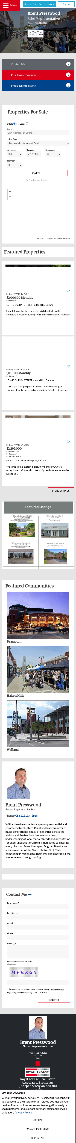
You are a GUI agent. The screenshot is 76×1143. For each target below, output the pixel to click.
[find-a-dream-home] (68, 85)
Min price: (11, 150)
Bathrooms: (12, 161)
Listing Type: (12, 139)
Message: (11, 943)
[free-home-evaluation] (68, 74)
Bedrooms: (50, 150)
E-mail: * (10, 923)
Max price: (31, 150)
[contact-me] (68, 63)
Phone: (10, 933)
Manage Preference (38, 1129)
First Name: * (13, 903)
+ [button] (10, 191)
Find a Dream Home (23, 85)
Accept (37, 1120)
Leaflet (40, 238)
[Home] (33, 34)
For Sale (9, 124)
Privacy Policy (23, 1112)
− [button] (10, 197)
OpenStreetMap (63, 238)
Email (30, 25)
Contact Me (18, 64)
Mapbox (50, 238)
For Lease (20, 124)
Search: (10, 129)
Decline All (38, 1138)
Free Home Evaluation (24, 75)
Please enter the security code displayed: (19, 963)
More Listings (60, 490)
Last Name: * (13, 913)
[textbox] (38, 132)
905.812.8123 (41, 23)
